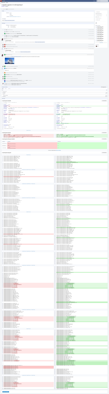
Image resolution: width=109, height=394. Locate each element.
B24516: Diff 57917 (19, 74)
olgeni (7, 9)
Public (7, 6)
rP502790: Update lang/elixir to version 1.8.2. (15, 16)
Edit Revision (98, 11)
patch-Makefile (6, 95)
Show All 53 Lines (28, 375)
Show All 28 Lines (28, 154)
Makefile (4, 92)
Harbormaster (8, 33)
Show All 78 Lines (28, 309)
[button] (94, 1)
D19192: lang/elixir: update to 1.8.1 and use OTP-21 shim (19, 83)
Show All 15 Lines (28, 328)
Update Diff (98, 12)
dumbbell (12, 15)
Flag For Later (98, 19)
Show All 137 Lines (28, 169)
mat (97, 46)
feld (14, 36)
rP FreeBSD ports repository (12, 25)
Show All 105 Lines (28, 197)
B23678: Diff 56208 (19, 33)
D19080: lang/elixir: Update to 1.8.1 (16, 84)
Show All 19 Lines (28, 130)
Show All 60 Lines (28, 183)
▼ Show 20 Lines (33, 169)
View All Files (101, 42)
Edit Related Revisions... (100, 14)
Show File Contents (58, 150)
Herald (6, 31)
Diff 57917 (15, 68)
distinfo (4, 93)
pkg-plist (4, 96)
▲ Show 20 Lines (24, 169)
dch (12, 36)
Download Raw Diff (99, 13)
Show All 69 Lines (28, 251)
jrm (13, 36)
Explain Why (30, 80)
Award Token (98, 20)
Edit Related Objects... (99, 15)
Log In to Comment (5, 391)
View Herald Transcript (17, 31)
